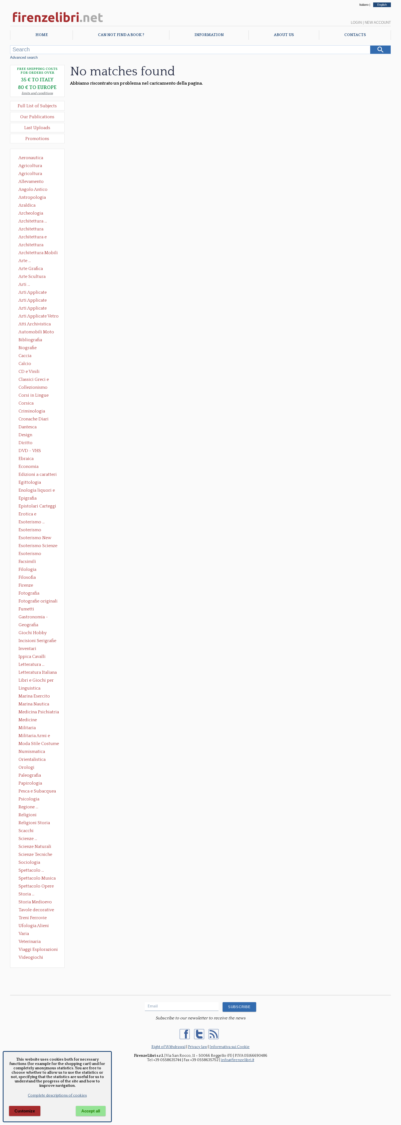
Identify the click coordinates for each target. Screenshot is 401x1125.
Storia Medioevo (35, 902)
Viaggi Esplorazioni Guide (38, 950)
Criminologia (32, 411)
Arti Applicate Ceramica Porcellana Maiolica (38, 293)
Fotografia (29, 593)
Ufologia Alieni (34, 925)
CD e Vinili (29, 371)
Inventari (27, 648)
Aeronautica (31, 157)
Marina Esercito (34, 696)
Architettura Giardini (31, 245)
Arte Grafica (31, 268)
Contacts (355, 35)
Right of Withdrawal (168, 1047)
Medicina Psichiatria (39, 712)
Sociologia (29, 862)
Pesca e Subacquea (37, 791)
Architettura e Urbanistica (33, 238)
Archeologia (31, 213)
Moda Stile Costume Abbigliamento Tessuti (39, 744)
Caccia (25, 355)
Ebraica (26, 458)
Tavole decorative (36, 909)
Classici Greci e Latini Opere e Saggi (38, 380)
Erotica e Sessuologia (31, 515)
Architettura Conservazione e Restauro (35, 230)
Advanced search (24, 57)
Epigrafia (28, 498)
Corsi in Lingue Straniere (34, 396)
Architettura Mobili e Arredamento (38, 253)
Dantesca (28, 427)
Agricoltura (30, 165)
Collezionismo (33, 387)
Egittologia (30, 482)
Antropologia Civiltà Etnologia (35, 198)
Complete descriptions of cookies (57, 1095)
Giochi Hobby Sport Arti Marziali (37, 633)
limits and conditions (37, 93)
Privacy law (197, 1047)
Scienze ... (28, 838)
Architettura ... (33, 221)
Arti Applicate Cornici (33, 301)
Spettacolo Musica (37, 878)
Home (41, 35)
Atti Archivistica (35, 324)
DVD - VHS (30, 450)
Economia (28, 466)
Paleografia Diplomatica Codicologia (31, 776)
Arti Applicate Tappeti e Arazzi (35, 309)
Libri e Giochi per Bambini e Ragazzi (37, 681)
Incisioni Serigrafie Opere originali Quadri (37, 641)
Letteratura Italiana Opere (38, 673)
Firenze (26, 585)
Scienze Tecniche (35, 854)
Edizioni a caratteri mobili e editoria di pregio (38, 475)
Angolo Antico (33, 189)
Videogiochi (31, 957)
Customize (24, 1111)
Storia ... (26, 894)
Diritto (25, 442)
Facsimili (27, 561)
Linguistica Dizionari (29, 689)
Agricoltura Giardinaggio (32, 174)
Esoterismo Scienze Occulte (38, 546)
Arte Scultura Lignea (32, 277)
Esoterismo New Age (35, 538)
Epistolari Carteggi (37, 506)
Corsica (26, 403)
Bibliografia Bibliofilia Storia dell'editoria (35, 340)
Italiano (364, 4)
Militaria (27, 727)
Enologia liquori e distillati (37, 491)
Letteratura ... (31, 664)
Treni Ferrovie (33, 917)
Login (356, 22)
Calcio (25, 363)
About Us (284, 35)
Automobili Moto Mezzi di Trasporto (38, 333)
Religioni (28, 814)
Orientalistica (32, 759)
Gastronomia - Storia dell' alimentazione (33, 618)
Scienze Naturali (35, 846)
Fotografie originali (38, 601)
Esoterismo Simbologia (30, 554)
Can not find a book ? (121, 35)
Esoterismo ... (32, 522)
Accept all (90, 1111)
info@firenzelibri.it (237, 1060)
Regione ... (28, 807)
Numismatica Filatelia (32, 752)
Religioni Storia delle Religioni (34, 823)
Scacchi (26, 830)
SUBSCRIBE (239, 1007)
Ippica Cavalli (32, 656)
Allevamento (31, 181)
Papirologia (30, 783)
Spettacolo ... (31, 870)
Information (209, 35)
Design (25, 434)
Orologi (26, 767)
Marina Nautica (34, 704)
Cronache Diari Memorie (34, 420)
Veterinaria (30, 941)
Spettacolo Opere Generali (36, 887)
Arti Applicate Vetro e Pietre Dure (39, 317)
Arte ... (25, 260)
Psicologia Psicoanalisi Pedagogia (30, 800)
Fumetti (26, 609)
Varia (24, 933)
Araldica (27, 205)
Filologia (27, 569)
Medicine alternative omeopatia (29, 720)
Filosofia (27, 577)
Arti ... (24, 284)
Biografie (28, 347)
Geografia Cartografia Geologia (30, 625)
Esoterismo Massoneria (30, 530)
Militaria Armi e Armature (34, 736)
